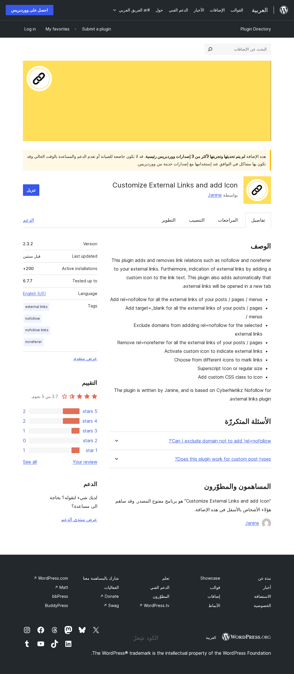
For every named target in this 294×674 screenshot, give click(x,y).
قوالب (215, 587)
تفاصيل (258, 220)
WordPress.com (50, 578)
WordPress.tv (154, 605)
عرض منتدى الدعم (79, 519)
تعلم (165, 578)
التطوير (168, 220)
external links (36, 307)
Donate (109, 596)
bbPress (60, 596)
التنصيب (196, 220)
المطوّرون (161, 596)
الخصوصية (262, 605)
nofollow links (37, 330)
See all (30, 462)
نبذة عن (264, 578)
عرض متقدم (85, 358)
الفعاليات (111, 587)
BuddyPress (56, 605)
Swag (111, 605)
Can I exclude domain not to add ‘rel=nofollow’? (220, 441)
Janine (215, 195)
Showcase (210, 578)
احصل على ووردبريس (29, 9)
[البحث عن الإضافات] (210, 49)
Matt (61, 587)
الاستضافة (262, 596)
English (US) (34, 293)
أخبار (267, 587)
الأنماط (214, 605)
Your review (85, 462)
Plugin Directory (256, 28)
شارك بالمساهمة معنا (101, 578)
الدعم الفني (159, 587)
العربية (211, 637)
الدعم (28, 220)
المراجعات (228, 220)
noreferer (33, 342)
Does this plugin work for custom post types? (223, 459)
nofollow (32, 318)
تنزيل (31, 189)
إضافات (214, 596)
